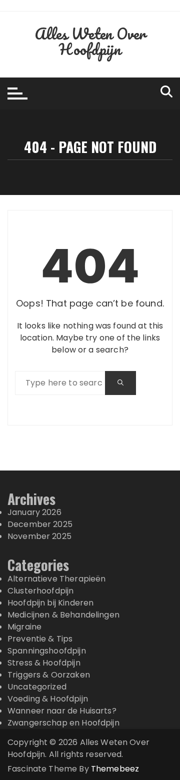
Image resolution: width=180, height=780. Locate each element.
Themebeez (115, 768)
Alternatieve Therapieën (57, 578)
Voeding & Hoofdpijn (48, 698)
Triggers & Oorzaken (49, 674)
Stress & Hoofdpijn (44, 662)
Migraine (25, 626)
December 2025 (40, 524)
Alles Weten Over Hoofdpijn (90, 42)
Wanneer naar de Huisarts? (62, 710)
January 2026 (35, 512)
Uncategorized (37, 686)
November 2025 (40, 536)
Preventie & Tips (40, 638)
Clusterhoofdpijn (41, 590)
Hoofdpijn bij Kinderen (51, 602)
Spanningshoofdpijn (47, 650)
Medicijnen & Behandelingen (64, 614)
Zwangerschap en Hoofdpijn (64, 722)
